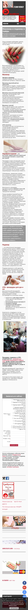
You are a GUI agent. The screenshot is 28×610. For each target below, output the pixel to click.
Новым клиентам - (8, 501)
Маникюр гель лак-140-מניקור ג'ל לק (19, 416)
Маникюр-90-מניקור (21, 410)
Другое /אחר (22, 429)
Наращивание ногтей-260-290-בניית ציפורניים (19, 400)
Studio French (18, 7)
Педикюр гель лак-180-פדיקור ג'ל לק (19, 414)
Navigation (5, 23)
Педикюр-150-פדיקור (20, 411)
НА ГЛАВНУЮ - (8, 580)
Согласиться (14, 608)
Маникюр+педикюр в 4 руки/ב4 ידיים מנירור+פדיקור (19, 408)
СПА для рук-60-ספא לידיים (19, 426)
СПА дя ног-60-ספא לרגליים (19, 427)
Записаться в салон (7, 549)
